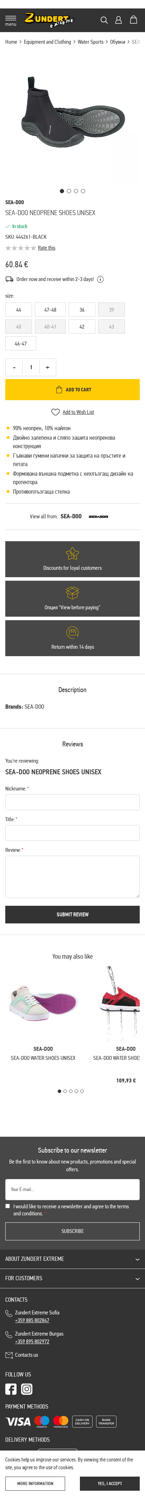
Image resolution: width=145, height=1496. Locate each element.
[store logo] (49, 20)
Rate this (46, 247)
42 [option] (82, 326)
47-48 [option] (50, 309)
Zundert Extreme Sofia (38, 1316)
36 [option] (82, 309)
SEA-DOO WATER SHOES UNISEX (43, 1058)
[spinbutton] (31, 367)
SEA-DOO (71, 516)
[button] (62, 191)
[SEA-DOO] (98, 516)
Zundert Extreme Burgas (39, 1337)
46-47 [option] (21, 343)
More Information (35, 1483)
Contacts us (26, 1354)
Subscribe (73, 1231)
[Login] (118, 20)
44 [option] (18, 309)
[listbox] (72, 328)
